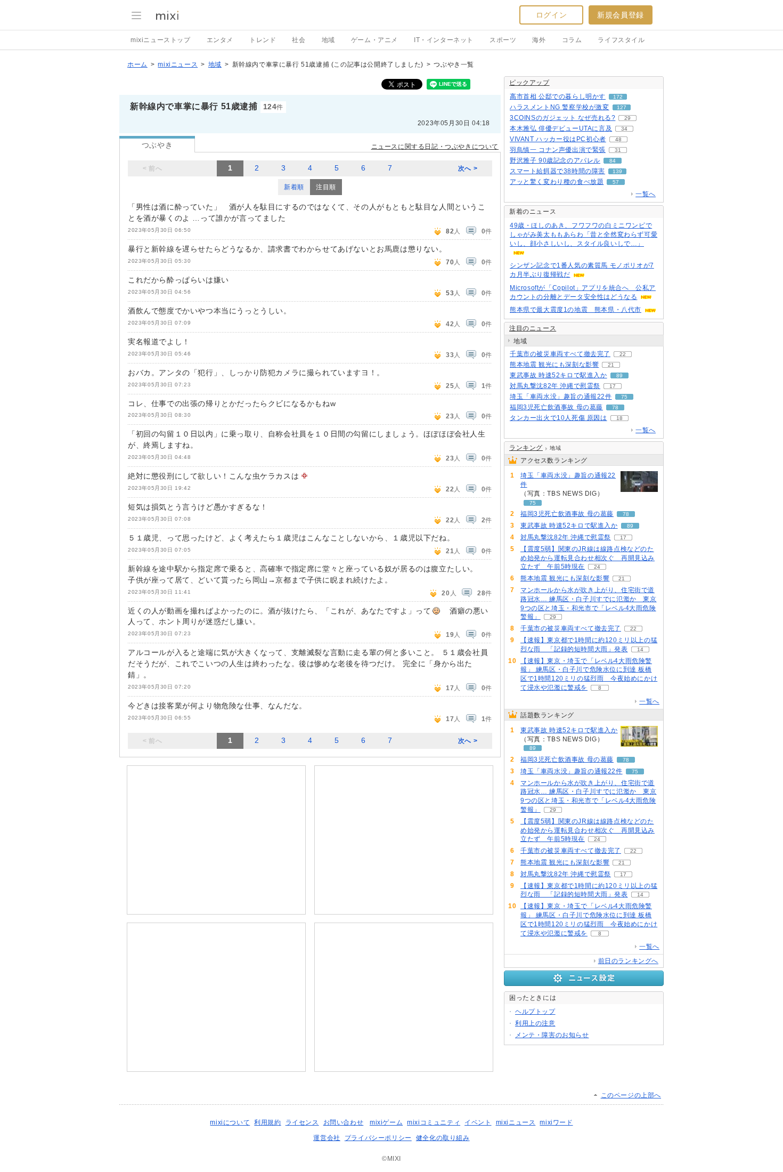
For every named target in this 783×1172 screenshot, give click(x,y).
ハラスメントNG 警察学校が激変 (559, 107)
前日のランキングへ (628, 961)
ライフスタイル (621, 40)
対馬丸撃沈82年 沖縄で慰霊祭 (555, 386)
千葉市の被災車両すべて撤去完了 (560, 354)
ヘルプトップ (535, 1011)
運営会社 (326, 1138)
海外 (538, 40)
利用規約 (267, 1122)
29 (627, 118)
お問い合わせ (343, 1122)
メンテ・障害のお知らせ (552, 1035)
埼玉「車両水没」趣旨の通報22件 (561, 396)
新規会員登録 (620, 15)
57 (616, 182)
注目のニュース (532, 328)
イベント (477, 1122)
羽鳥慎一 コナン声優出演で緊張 (558, 149)
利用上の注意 (535, 1023)
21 (611, 365)
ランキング (526, 447)
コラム (572, 40)
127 (621, 107)
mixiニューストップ (160, 40)
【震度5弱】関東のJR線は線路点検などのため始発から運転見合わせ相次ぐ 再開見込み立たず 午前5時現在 (587, 558)
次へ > (467, 168)
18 (619, 418)
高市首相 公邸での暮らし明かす (558, 96)
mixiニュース (178, 64)
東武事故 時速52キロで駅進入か (558, 375)
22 (622, 354)
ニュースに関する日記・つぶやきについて (435, 146)
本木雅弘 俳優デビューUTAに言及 (561, 128)
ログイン (551, 15)
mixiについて (230, 1122)
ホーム (137, 64)
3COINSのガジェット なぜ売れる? (562, 118)
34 (624, 129)
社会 (298, 40)
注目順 (326, 187)
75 (624, 397)
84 (612, 161)
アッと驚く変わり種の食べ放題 (556, 181)
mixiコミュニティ (433, 1122)
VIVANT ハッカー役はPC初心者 (558, 139)
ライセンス (302, 1122)
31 (618, 150)
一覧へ (645, 194)
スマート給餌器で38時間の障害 (557, 171)
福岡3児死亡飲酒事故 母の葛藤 (556, 407)
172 (618, 97)
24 (597, 567)
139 (617, 171)
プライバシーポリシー (378, 1138)
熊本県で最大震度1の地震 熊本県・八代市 (575, 309)
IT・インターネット (444, 40)
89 (619, 375)
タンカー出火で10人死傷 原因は (558, 418)
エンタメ (220, 40)
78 (615, 407)
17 (612, 386)
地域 (328, 40)
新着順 (294, 187)
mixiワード (556, 1122)
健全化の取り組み (443, 1138)
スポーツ (503, 40)
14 (640, 649)
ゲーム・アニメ (374, 40)
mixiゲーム (386, 1122)
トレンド (262, 40)
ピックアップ (529, 82)
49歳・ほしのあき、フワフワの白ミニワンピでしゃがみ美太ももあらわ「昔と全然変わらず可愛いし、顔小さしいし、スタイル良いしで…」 (583, 234)
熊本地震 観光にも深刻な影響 (554, 364)
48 (618, 139)
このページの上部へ (631, 1095)
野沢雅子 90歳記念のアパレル (555, 160)
